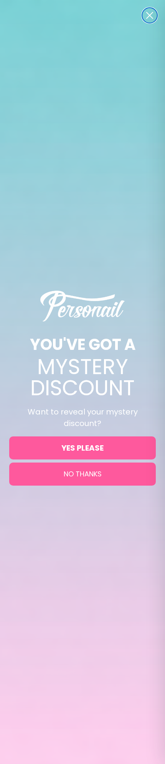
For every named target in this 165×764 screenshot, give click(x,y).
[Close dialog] (149, 15)
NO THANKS (83, 474)
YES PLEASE (82, 448)
